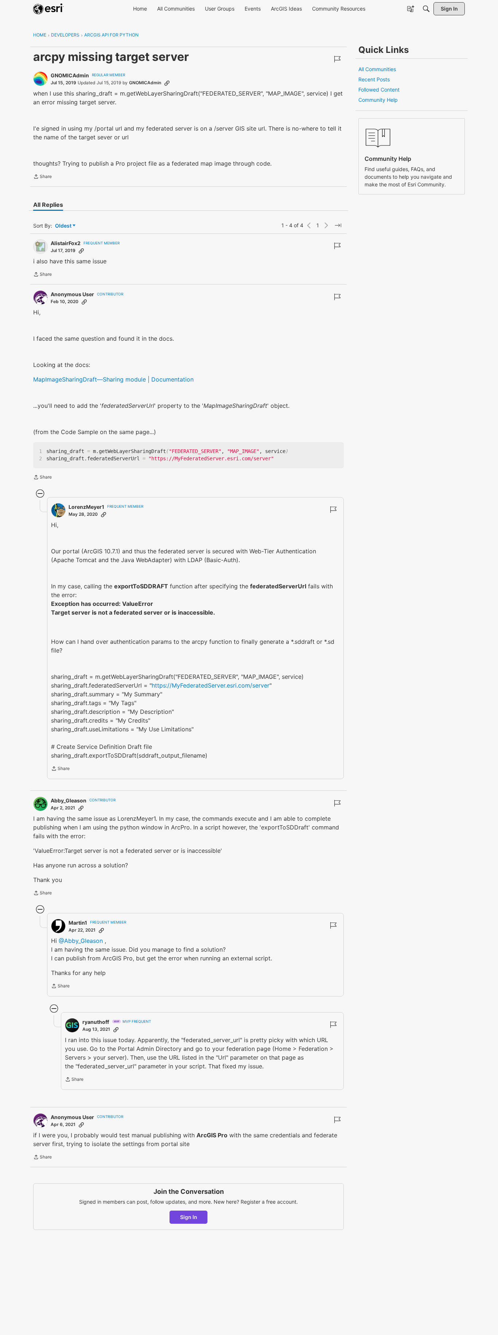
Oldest (64, 225)
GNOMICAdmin (70, 75)
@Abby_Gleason (81, 940)
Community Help (378, 100)
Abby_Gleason (68, 800)
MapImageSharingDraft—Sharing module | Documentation (113, 379)
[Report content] (337, 59)
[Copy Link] (167, 83)
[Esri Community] (48, 8)
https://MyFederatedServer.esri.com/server (210, 685)
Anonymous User (72, 294)
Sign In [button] (188, 1217)
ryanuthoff (95, 1022)
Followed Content (379, 89)
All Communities (377, 69)
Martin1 (78, 923)
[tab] (48, 204)
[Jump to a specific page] (338, 225)
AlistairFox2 (66, 243)
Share (42, 177)
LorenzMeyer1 (86, 507)
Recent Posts (374, 79)
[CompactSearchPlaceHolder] (426, 8)
